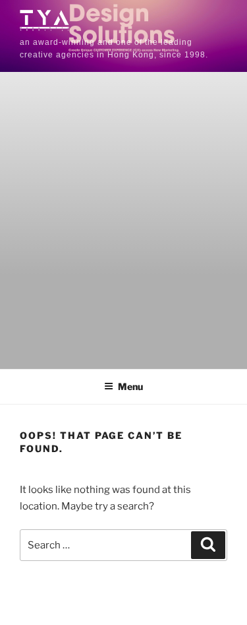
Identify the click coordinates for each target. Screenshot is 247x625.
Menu (130, 386)
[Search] (208, 545)
